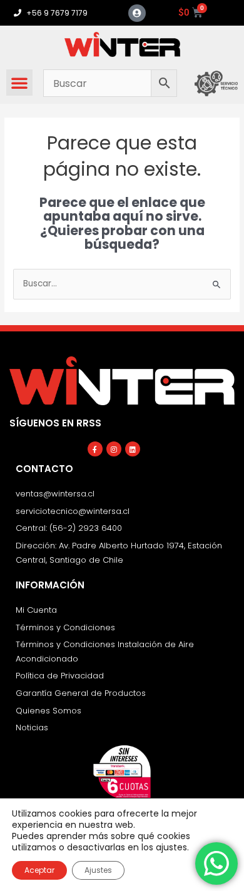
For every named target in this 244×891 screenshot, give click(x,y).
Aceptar (39, 870)
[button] (19, 82)
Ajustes (98, 870)
